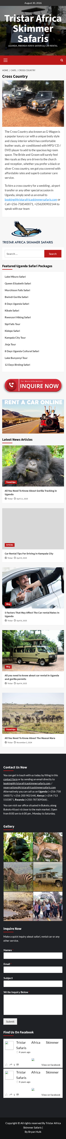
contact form (10, 779)
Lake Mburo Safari (15, 276)
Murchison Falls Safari (17, 290)
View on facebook (50, 1064)
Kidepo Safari (12, 330)
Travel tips (10, 482)
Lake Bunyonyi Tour (16, 357)
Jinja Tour (10, 344)
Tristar (10, 498)
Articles (9, 544)
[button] (5, 60)
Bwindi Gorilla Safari (16, 296)
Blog (8, 604)
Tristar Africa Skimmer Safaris (33, 28)
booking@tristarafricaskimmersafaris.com (31, 199)
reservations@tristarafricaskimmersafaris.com (29, 787)
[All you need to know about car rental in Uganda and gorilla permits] (33, 650)
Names (8, 950)
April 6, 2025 (22, 620)
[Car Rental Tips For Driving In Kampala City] (33, 528)
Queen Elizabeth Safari (18, 283)
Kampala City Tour (15, 337)
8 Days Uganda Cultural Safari (22, 351)
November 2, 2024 (24, 742)
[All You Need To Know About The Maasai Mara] (33, 713)
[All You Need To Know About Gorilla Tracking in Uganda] (33, 466)
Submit (10, 1021)
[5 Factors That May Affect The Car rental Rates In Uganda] (33, 587)
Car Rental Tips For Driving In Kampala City (29, 553)
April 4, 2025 (22, 683)
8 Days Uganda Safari (17, 303)
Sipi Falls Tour (12, 324)
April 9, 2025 (22, 558)
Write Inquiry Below (17, 992)
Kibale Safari (12, 310)
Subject (8, 978)
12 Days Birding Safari (17, 364)
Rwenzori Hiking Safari (18, 317)
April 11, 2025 (22, 498)
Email (8, 963)
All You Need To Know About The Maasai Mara (30, 738)
